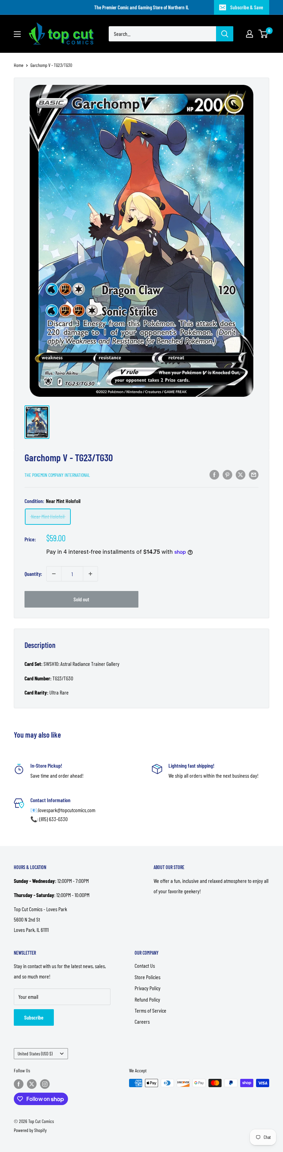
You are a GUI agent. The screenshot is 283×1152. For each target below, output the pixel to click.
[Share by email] (253, 474)
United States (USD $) (35, 1053)
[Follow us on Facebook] (18, 1084)
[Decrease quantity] (54, 574)
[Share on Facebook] (214, 474)
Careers (142, 1021)
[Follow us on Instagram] (45, 1084)
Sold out (81, 599)
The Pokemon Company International (57, 475)
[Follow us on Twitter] (32, 1084)
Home (18, 65)
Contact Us (145, 965)
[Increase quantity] (90, 574)
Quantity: (33, 573)
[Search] (224, 33)
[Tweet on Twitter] (240, 474)
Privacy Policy (147, 988)
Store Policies (147, 977)
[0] (263, 34)
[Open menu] (17, 34)
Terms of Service (150, 1010)
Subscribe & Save (246, 7)
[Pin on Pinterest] (227, 474)
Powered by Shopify (30, 1130)
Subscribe (33, 1017)
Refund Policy (147, 999)
